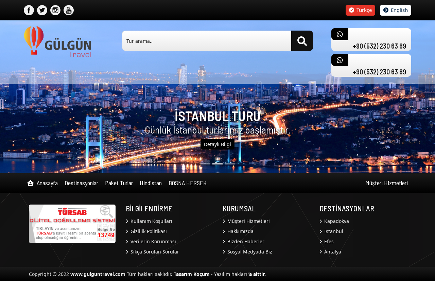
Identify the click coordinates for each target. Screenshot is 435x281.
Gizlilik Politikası (148, 231)
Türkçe (363, 9)
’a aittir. (257, 274)
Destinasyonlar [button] (81, 183)
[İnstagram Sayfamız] (55, 10)
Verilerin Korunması (152, 241)
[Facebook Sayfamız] (29, 10)
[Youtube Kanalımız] (69, 10)
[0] (205, 164)
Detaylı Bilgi (217, 144)
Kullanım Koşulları (150, 221)
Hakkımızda (240, 231)
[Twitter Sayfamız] (42, 10)
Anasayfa (46, 183)
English (398, 9)
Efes (328, 241)
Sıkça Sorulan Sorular (154, 251)
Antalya (332, 251)
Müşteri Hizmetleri (386, 183)
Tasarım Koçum (192, 274)
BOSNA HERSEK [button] (188, 183)
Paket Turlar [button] (119, 183)
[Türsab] (72, 223)
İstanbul (333, 231)
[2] (230, 164)
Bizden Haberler (245, 241)
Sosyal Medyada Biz (249, 251)
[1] (217, 164)
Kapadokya (336, 221)
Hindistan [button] (151, 183)
